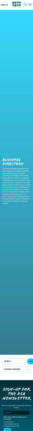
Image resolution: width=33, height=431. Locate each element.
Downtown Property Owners (12, 426)
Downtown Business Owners (12, 424)
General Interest (9, 422)
